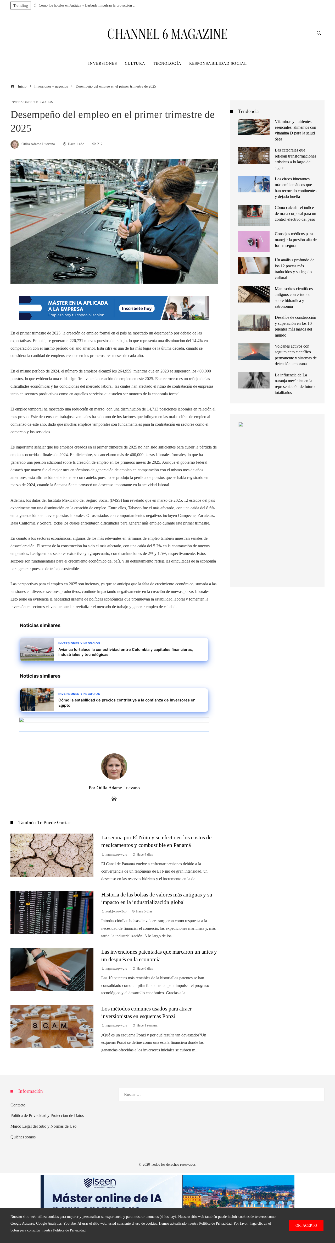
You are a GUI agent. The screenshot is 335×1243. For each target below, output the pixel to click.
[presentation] (35, 4)
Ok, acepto (306, 1225)
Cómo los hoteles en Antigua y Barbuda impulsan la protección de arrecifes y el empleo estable (88, 5)
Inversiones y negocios (31, 102)
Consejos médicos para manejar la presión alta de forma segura (296, 239)
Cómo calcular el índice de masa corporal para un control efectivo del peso (295, 213)
